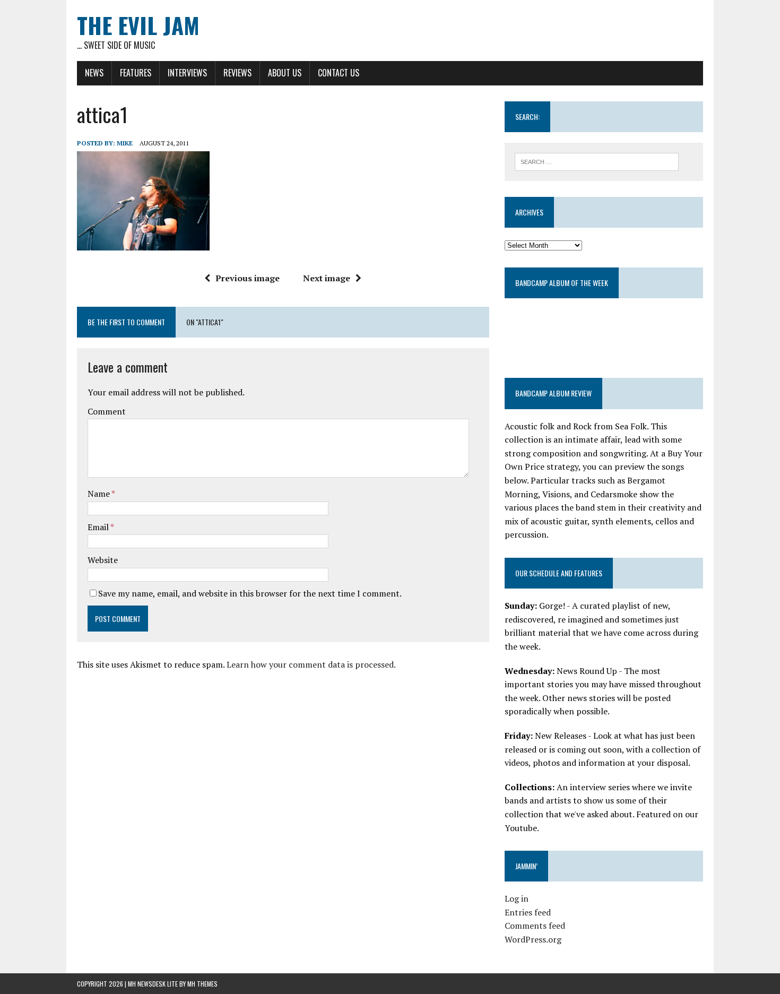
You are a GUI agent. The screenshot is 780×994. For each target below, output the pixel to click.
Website (103, 560)
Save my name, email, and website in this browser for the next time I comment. (250, 593)
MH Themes (202, 983)
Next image (326, 278)
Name (99, 493)
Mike (125, 143)
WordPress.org (533, 939)
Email (99, 527)
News (94, 72)
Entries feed (528, 912)
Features (135, 72)
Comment (107, 411)
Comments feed (535, 925)
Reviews (237, 72)
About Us (284, 72)
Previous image (247, 278)
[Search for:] (597, 161)
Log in (516, 898)
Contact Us (338, 72)
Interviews (187, 72)
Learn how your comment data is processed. (311, 664)
